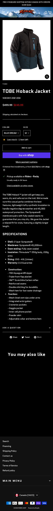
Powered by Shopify (33, 508)
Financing (7, 446)
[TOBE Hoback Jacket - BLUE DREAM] (4, 424)
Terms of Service (10, 465)
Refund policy (9, 470)
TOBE (5, 84)
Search (6, 441)
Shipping (6, 114)
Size (25, 127)
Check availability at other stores (20, 185)
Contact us (8, 455)
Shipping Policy (9, 450)
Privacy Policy (9, 460)
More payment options (26, 162)
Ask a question (12, 328)
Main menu (12, 481)
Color (6, 127)
